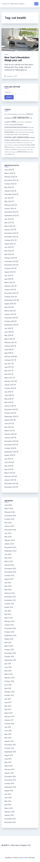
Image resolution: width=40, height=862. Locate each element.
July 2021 (7, 275)
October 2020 (9, 297)
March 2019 (8, 339)
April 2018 (7, 353)
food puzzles (9, 132)
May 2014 (7, 466)
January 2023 (9, 230)
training (24, 152)
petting (33, 147)
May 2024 (8, 201)
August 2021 (8, 272)
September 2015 (10, 417)
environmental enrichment (15, 127)
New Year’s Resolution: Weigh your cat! (17, 59)
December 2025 (10, 180)
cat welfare (28, 122)
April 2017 (7, 374)
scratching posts (21, 149)
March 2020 (8, 311)
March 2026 (8, 173)
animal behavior (13, 114)
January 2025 (9, 191)
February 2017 (9, 381)
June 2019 (7, 332)
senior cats (30, 149)
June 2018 (7, 350)
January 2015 (9, 438)
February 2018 (9, 357)
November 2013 (10, 487)
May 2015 (7, 427)
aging (5, 114)
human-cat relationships (21, 134)
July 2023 (7, 219)
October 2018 (9, 346)
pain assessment (25, 147)
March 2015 (8, 431)
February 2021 (9, 286)
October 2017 (9, 360)
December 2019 (10, 318)
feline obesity (15, 130)
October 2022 (9, 240)
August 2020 (8, 304)
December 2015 (10, 409)
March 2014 (8, 473)
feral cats (30, 130)
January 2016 (9, 406)
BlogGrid (22, 857)
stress (20, 152)
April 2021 (7, 279)
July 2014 (7, 459)
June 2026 (8, 170)
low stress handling (24, 145)
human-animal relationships (21, 132)
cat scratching (20, 122)
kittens (19, 142)
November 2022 (10, 237)
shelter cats (7, 152)
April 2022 (8, 254)
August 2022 (8, 244)
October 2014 (9, 448)
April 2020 (8, 307)
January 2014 (9, 480)
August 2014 (8, 455)
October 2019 (9, 321)
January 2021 (9, 290)
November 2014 (10, 445)
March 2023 (8, 226)
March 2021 (8, 282)
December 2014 (10, 441)
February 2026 (9, 177)
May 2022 (8, 251)
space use (14, 152)
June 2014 (7, 462)
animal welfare (22, 114)
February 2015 (9, 434)
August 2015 (8, 420)
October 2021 (9, 268)
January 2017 (9, 385)
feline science (24, 130)
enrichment (18, 125)
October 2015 (9, 413)
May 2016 (7, 399)
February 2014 (9, 476)
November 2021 (10, 265)
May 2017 (7, 371)
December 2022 (10, 233)
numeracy (18, 147)
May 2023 (8, 223)
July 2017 (7, 364)
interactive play (25, 140)
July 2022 (7, 247)
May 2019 (7, 335)
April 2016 (7, 402)
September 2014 (10, 452)
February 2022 (9, 258)
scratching (13, 149)
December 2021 (10, 261)
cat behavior (20, 117)
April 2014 (7, 469)
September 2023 (10, 216)
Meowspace (11, 147)
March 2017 (8, 378)
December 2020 (10, 293)
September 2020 (10, 300)
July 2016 (7, 392)
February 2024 (9, 205)
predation (7, 149)
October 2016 (9, 388)
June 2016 (7, 395)
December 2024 (10, 194)
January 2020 (9, 314)
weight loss (10, 154)
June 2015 (7, 424)
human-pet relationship (16, 137)
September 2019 (10, 325)
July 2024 (7, 198)
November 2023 (10, 212)
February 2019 (9, 342)
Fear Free (30, 127)
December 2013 (10, 483)
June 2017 (7, 367)
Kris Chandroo (25, 142)
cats (6, 54)
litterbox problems (13, 145)
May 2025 (8, 187)
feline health (7, 130)
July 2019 (7, 328)
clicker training (8, 124)
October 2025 (9, 184)
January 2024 (9, 209)
